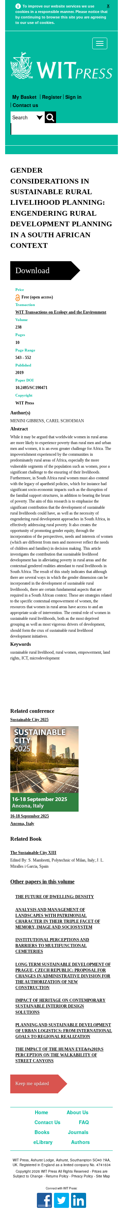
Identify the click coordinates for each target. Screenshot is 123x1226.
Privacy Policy (82, 1176)
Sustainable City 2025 (29, 719)
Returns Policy (57, 1176)
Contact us (25, 105)
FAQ (84, 1122)
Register (52, 96)
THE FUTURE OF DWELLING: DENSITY (54, 896)
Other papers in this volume (42, 881)
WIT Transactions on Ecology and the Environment (60, 312)
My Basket (24, 96)
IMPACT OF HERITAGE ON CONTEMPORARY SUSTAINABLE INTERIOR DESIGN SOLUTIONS (60, 1006)
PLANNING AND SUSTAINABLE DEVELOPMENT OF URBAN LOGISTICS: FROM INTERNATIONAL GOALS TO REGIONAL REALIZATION (63, 1031)
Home (41, 1112)
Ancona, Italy (22, 823)
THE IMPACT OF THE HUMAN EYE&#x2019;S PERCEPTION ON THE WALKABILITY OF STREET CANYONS (59, 1055)
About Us (77, 1112)
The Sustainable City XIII (33, 852)
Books (42, 1132)
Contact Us (47, 1122)
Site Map (103, 1176)
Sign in (73, 96)
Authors (80, 1141)
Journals (78, 1132)
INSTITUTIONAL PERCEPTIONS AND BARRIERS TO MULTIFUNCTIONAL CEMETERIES (52, 945)
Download (32, 270)
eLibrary (43, 1141)
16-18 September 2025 (29, 816)
